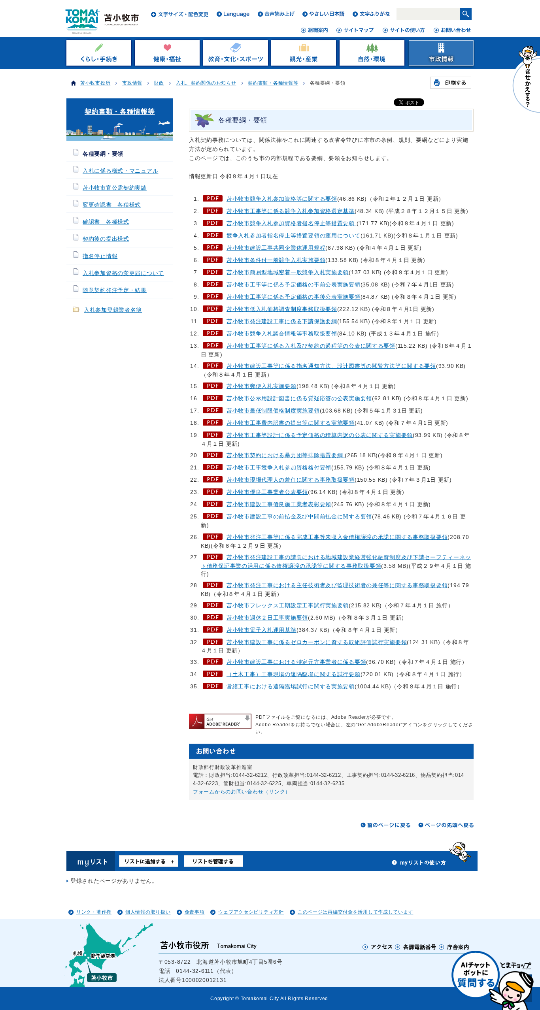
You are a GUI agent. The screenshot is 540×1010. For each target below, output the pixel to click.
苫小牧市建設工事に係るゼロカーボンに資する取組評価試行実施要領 (317, 642)
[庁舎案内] (454, 947)
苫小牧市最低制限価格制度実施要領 (273, 410)
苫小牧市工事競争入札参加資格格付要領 (279, 467)
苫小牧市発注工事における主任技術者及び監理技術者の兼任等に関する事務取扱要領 (337, 585)
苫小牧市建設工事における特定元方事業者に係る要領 (296, 662)
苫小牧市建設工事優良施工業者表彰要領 (279, 504)
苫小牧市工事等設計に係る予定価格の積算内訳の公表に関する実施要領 (320, 435)
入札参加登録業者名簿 (113, 310)
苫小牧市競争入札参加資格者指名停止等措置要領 (292, 223)
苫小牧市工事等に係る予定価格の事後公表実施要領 (294, 297)
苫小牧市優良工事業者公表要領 (267, 492)
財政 (159, 83)
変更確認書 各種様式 (112, 205)
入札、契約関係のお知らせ (206, 83)
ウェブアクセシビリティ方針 (250, 912)
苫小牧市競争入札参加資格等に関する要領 (282, 199)
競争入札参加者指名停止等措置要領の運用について (294, 235)
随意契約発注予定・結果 (115, 290)
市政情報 (132, 83)
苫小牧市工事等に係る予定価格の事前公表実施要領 (294, 284)
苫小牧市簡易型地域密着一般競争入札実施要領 (288, 272)
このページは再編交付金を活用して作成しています (355, 912)
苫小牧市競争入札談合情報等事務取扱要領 (282, 333)
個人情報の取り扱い (147, 912)
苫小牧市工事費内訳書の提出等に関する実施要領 (291, 423)
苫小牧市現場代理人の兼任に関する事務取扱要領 (291, 480)
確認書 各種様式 (106, 222)
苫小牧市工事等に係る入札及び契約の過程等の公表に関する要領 (311, 346)
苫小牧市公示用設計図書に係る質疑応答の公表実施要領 (299, 398)
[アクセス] (378, 947)
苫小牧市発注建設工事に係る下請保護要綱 (282, 321)
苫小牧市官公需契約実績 (115, 188)
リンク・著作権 (93, 912)
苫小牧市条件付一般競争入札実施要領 (276, 260)
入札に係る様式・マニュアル (120, 171)
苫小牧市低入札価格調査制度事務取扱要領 (282, 309)
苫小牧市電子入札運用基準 (261, 630)
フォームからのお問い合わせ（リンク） (242, 792)
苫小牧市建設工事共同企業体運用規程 (276, 248)
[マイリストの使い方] (419, 864)
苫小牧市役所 (95, 83)
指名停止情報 (100, 256)
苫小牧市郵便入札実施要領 (261, 386)
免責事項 (195, 912)
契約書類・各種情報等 (273, 83)
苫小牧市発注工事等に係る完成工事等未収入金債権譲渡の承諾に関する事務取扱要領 (337, 537)
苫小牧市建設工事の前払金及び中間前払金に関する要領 (299, 516)
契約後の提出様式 (106, 239)
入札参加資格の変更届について (123, 273)
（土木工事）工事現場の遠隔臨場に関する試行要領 (294, 674)
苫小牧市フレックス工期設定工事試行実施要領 (288, 605)
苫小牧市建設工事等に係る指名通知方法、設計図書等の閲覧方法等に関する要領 (331, 366)
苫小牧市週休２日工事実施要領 (267, 617)
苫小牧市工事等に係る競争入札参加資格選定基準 (291, 211)
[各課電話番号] (416, 947)
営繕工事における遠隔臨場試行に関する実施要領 (291, 686)
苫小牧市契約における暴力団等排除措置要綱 (286, 455)
